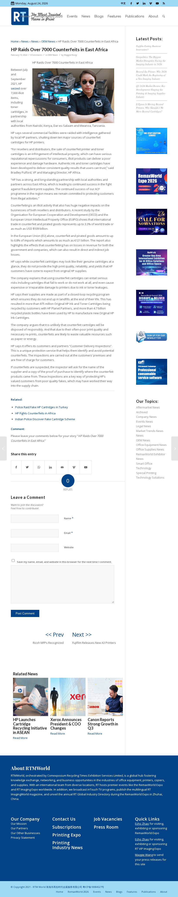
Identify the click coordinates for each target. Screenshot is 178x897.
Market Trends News (149, 431)
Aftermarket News (148, 407)
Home (15, 41)
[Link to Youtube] (157, 3)
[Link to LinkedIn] (144, 3)
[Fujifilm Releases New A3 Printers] (174, 448)
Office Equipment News (151, 445)
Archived (142, 412)
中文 (123, 3)
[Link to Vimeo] (151, 3)
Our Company (25, 819)
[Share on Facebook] (16, 467)
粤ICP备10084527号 (93, 887)
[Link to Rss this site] (164, 3)
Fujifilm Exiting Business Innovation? (148, 47)
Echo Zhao (142, 824)
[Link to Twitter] (138, 3)
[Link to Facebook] (131, 3)
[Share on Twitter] (27, 467)
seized (15, 88)
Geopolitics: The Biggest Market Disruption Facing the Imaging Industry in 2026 (151, 60)
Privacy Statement (23, 838)
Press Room (106, 827)
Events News (144, 421)
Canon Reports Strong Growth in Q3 (103, 724)
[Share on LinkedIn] (50, 467)
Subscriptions (66, 827)
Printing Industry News (67, 845)
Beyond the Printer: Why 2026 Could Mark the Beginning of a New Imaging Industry (151, 75)
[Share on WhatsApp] (38, 467)
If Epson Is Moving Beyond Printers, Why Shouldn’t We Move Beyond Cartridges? (149, 108)
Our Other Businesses (25, 833)
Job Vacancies (108, 819)
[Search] (163, 16)
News (25, 41)
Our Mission (19, 824)
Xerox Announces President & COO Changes (66, 724)
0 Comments (36, 55)
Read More (20, 738)
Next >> (82, 634)
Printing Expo (66, 835)
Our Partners (19, 828)
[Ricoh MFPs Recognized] (3, 448)
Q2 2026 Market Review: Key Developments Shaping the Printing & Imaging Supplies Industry (150, 91)
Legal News (143, 426)
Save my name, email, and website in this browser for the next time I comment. (64, 561)
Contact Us (64, 819)
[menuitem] (25, 16)
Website (69, 547)
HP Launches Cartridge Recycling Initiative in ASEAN (30, 726)
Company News (146, 417)
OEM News (48, 41)
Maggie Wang (70, 55)
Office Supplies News (150, 449)
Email (68, 533)
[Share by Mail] (62, 467)
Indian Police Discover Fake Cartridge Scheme (45, 419)
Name (68, 518)
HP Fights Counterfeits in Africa (35, 413)
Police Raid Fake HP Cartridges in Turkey (41, 407)
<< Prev (54, 634)
